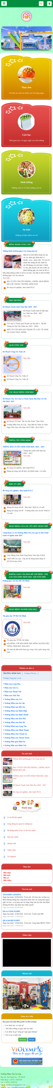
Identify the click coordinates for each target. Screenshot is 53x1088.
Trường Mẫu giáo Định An (14, 742)
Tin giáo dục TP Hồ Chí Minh (14, 616)
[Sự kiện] (26, 217)
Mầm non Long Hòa (12, 684)
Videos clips (26, 935)
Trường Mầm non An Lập (14, 703)
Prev (6, 994)
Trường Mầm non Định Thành (16, 715)
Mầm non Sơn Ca (11, 688)
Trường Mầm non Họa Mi (14, 722)
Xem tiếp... (7, 278)
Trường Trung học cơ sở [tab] (12, 678)
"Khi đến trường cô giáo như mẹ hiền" (19, 1029)
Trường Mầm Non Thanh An (15, 734)
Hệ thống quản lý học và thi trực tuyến (21, 830)
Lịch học (26, 135)
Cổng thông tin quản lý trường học (20, 824)
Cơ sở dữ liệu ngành (14, 817)
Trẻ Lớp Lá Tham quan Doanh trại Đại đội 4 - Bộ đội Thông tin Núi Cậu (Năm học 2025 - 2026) (26, 325)
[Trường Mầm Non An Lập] (26, 16)
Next (47, 994)
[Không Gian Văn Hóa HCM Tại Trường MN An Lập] (27, 994)
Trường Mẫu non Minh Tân (15, 745)
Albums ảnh (11, 843)
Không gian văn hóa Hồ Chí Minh (16, 581)
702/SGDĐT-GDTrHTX (12, 895)
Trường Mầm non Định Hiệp (15, 711)
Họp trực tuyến (12, 837)
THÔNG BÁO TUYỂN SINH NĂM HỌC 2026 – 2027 (23, 447)
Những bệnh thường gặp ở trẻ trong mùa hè (20, 251)
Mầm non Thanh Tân (12, 692)
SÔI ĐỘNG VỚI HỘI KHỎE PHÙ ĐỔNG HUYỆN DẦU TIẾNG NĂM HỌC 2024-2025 (28, 645)
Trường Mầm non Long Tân (15, 726)
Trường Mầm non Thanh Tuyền (16, 738)
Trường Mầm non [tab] (12, 673)
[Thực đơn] (26, 74)
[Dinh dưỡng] (26, 169)
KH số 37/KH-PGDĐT (11, 911)
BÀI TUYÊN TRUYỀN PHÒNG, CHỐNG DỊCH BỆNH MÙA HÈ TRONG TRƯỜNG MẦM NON (28, 282)
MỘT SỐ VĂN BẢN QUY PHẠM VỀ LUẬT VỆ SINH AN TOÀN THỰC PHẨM (27, 331)
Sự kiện (26, 229)
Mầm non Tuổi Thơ (12, 695)
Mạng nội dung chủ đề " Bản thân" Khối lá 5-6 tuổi (25, 507)
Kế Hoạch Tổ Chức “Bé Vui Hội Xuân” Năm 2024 (25, 421)
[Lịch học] (26, 122)
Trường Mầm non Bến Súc (14, 707)
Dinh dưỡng (27, 182)
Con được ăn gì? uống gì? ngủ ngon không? (21, 1032)
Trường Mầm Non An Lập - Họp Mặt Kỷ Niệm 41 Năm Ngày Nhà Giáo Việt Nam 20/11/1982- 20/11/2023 (27, 426)
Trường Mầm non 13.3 (13, 699)
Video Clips (11, 850)
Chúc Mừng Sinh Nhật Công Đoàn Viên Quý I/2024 (26, 555)
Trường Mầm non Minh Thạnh (16, 730)
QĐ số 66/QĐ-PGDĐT (11, 920)
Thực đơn (26, 87)
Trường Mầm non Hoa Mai (15, 719)
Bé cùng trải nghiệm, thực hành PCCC (21, 287)
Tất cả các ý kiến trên (13, 1035)
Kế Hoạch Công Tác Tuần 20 (17, 379)
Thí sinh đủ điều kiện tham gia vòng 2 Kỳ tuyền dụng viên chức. (28, 651)
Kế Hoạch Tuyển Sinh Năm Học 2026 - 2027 (20, 307)
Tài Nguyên (11, 857)
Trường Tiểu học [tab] (30, 673)
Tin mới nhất (27, 754)
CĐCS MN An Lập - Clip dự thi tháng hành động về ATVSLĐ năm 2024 (26, 560)
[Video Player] (27, 953)
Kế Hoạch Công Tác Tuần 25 (17, 376)
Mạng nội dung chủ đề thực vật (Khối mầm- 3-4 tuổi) (26, 471)
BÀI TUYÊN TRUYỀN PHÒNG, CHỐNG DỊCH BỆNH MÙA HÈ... (31, 769)
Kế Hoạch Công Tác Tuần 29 (14, 352)
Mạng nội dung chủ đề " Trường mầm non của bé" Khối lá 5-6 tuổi (28, 512)
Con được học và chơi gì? (14, 1025)
